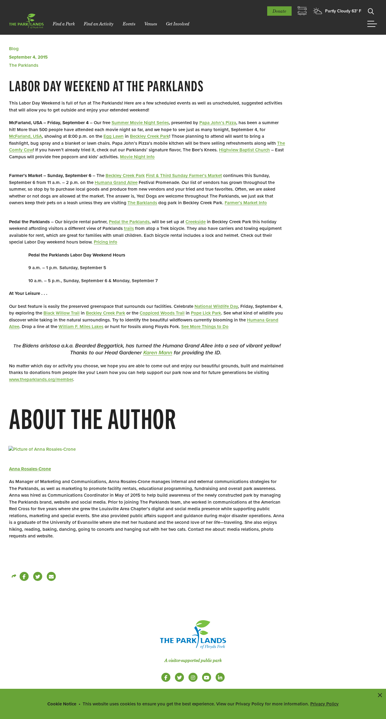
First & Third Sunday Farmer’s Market (184, 175)
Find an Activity (99, 24)
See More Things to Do (205, 326)
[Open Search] (370, 11)
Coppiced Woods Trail (162, 313)
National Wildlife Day (216, 306)
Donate (279, 11)
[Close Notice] (380, 695)
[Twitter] (37, 576)
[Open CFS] (302, 10)
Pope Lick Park (206, 313)
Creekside (195, 221)
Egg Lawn (113, 136)
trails (129, 228)
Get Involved (177, 24)
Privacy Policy (324, 704)
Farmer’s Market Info (246, 202)
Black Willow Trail (61, 313)
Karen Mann (157, 352)
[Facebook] (24, 576)
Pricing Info (105, 242)
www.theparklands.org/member (41, 379)
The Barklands (142, 202)
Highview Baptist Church (244, 150)
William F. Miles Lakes (81, 326)
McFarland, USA (25, 136)
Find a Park (64, 24)
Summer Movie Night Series (140, 122)
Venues (150, 24)
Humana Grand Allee (116, 182)
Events (129, 24)
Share (13, 576)
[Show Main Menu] (372, 23)
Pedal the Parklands (129, 221)
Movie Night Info (137, 157)
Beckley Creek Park (149, 136)
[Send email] (51, 576)
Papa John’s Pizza (217, 122)
